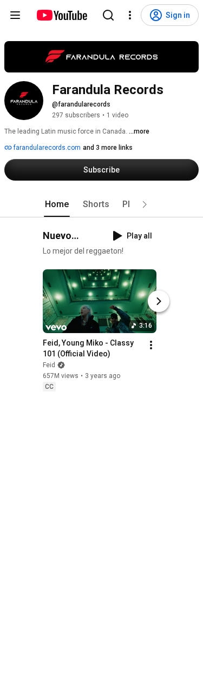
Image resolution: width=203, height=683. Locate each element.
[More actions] (151, 345)
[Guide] (15, 15)
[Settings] (129, 15)
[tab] (57, 204)
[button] (145, 204)
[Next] (158, 301)
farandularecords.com (46, 147)
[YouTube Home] (61, 15)
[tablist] (102, 204)
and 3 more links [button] (108, 147)
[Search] (108, 15)
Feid (49, 365)
